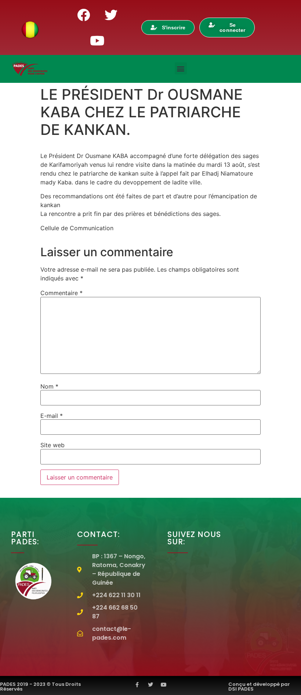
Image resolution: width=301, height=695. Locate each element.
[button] (181, 68)
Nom (49, 386)
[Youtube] (97, 40)
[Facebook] (83, 14)
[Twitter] (111, 14)
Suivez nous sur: (194, 538)
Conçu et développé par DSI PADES (259, 686)
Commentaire (61, 293)
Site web (52, 445)
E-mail (51, 416)
